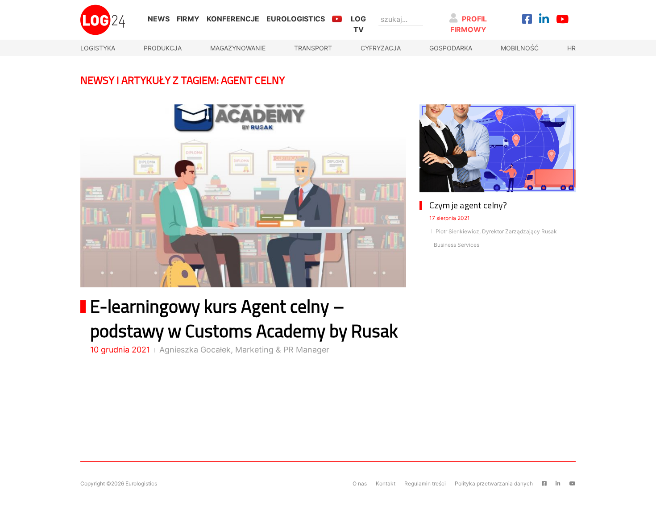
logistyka (97, 48)
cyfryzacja (381, 48)
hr (571, 48)
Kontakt (385, 483)
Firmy (188, 18)
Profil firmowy (468, 24)
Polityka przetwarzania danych (494, 483)
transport (313, 48)
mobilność (520, 48)
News (159, 18)
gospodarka (450, 48)
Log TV (358, 24)
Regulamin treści (425, 483)
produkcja (163, 48)
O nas (360, 483)
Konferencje (233, 18)
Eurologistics (295, 18)
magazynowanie (238, 48)
